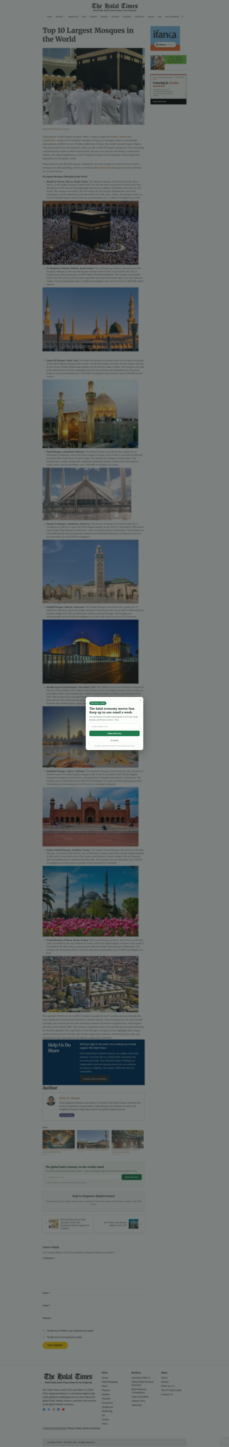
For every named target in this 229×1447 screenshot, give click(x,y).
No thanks (115, 740)
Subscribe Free (114, 733)
